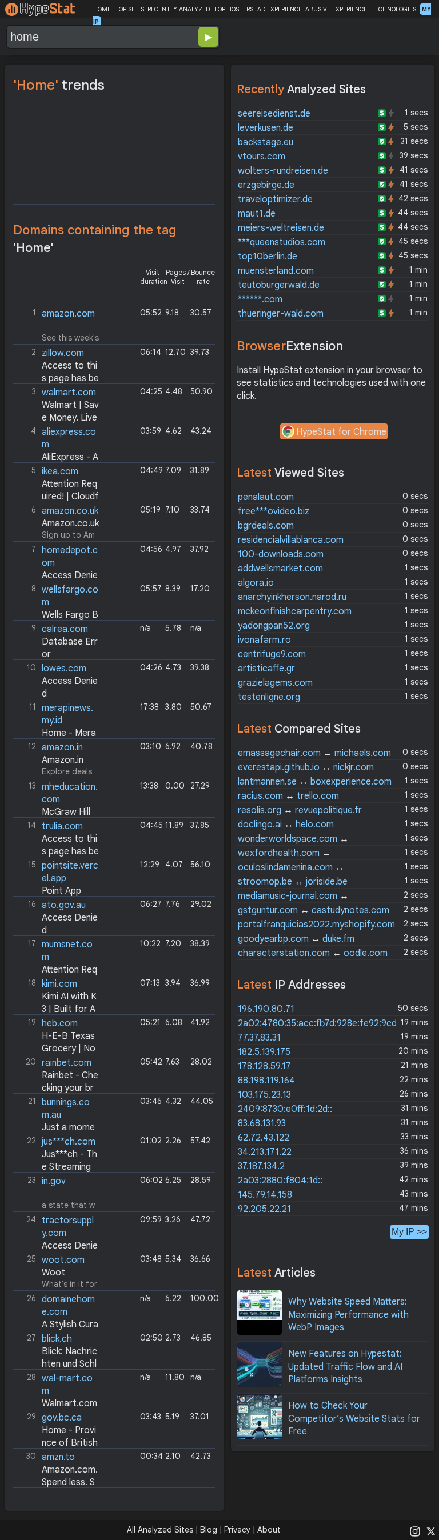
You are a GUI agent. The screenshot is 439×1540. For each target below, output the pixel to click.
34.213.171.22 (265, 1152)
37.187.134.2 (261, 1166)
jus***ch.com (68, 1141)
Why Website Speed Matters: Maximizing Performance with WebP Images (348, 1314)
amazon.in (62, 747)
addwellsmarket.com (280, 568)
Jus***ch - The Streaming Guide (56, 1167)
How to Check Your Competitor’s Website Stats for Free (354, 1418)
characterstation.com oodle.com (313, 953)
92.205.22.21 (264, 1209)
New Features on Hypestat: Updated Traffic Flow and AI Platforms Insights (345, 1366)
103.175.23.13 (264, 1095)
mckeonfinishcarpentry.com (295, 611)
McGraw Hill (66, 812)
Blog (208, 1530)
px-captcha (57, 365)
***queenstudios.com (281, 242)
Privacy (237, 1530)
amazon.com (68, 313)
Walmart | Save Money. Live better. (57, 418)
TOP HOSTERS (233, 9)
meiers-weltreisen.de (281, 228)
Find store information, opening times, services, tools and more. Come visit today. (56, 1114)
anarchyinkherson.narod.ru (292, 597)
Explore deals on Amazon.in (53, 759)
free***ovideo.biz (273, 511)
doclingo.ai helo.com (286, 824)
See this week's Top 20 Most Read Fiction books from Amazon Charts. (57, 326)
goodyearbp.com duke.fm (296, 939)
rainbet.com (66, 1063)
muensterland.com (276, 271)
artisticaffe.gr (266, 668)
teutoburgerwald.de (279, 285)
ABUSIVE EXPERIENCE (336, 9)
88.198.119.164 (266, 1080)
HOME (102, 9)
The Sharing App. (56, 878)
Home (56, 641)
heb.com (60, 1023)
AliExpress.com (57, 444)
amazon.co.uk (70, 511)
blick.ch (57, 1339)
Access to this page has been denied (57, 378)
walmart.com (69, 392)
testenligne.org (269, 697)
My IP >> (409, 1232)
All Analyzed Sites (160, 1530)
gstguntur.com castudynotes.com (313, 910)
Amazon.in (62, 760)
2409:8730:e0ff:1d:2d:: (285, 1109)
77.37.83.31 (259, 1037)
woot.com (63, 1260)
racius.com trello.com (288, 796)
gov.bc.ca (62, 1417)
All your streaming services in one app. (56, 1154)
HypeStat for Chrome (341, 432)
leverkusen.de (265, 128)
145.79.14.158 (265, 1195)
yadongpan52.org (274, 625)
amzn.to (58, 1457)
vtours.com (261, 156)
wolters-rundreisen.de (283, 171)
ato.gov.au (64, 905)
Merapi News (55, 720)
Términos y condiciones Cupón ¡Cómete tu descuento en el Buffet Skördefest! (57, 483)
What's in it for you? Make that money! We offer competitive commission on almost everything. (56, 1272)
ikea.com (60, 471)
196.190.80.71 (266, 1009)
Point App (61, 891)
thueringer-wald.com (281, 313)
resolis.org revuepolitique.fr (300, 810)
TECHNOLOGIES (393, 9)
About (269, 1530)
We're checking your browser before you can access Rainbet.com (57, 1075)
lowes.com (64, 668)
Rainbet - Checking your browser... (56, 1088)
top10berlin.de (267, 256)
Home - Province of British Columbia (56, 1443)
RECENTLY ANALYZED (178, 9)
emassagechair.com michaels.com (314, 753)
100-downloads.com (281, 554)
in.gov (54, 1181)
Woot (53, 1272)
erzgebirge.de (266, 185)
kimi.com (59, 984)
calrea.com (65, 629)
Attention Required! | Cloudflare (57, 496)
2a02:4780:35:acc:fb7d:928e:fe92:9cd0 (320, 1023)
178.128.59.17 (264, 1066)
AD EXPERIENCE (279, 9)
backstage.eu (265, 142)
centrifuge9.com (272, 654)
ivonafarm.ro (264, 640)
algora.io (256, 583)
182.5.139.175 (264, 1052)
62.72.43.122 (263, 1137)
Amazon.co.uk (70, 523)
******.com (260, 299)
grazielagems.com (275, 683)
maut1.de (257, 213)
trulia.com (62, 826)
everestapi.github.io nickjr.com (306, 767)
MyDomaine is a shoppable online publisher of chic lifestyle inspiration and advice (57, 1311)
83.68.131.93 (262, 1123)
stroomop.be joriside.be (293, 881)
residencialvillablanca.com (291, 540)
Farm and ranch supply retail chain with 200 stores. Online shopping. (57, 1232)
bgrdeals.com (266, 525)
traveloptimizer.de (275, 199)
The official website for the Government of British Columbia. (56, 1430)
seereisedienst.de (274, 113)
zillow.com (63, 353)
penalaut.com (266, 497)
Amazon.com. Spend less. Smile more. (56, 1482)
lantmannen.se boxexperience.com (315, 781)
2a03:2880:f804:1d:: (280, 1180)
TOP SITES (129, 9)
